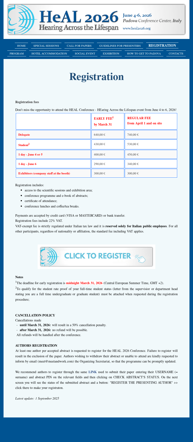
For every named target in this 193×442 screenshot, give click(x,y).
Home (21, 45)
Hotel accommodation (49, 53)
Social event (85, 53)
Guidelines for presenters (120, 45)
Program (17, 53)
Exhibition (111, 53)
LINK (92, 371)
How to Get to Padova (144, 53)
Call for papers (79, 45)
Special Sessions (46, 45)
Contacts (176, 53)
